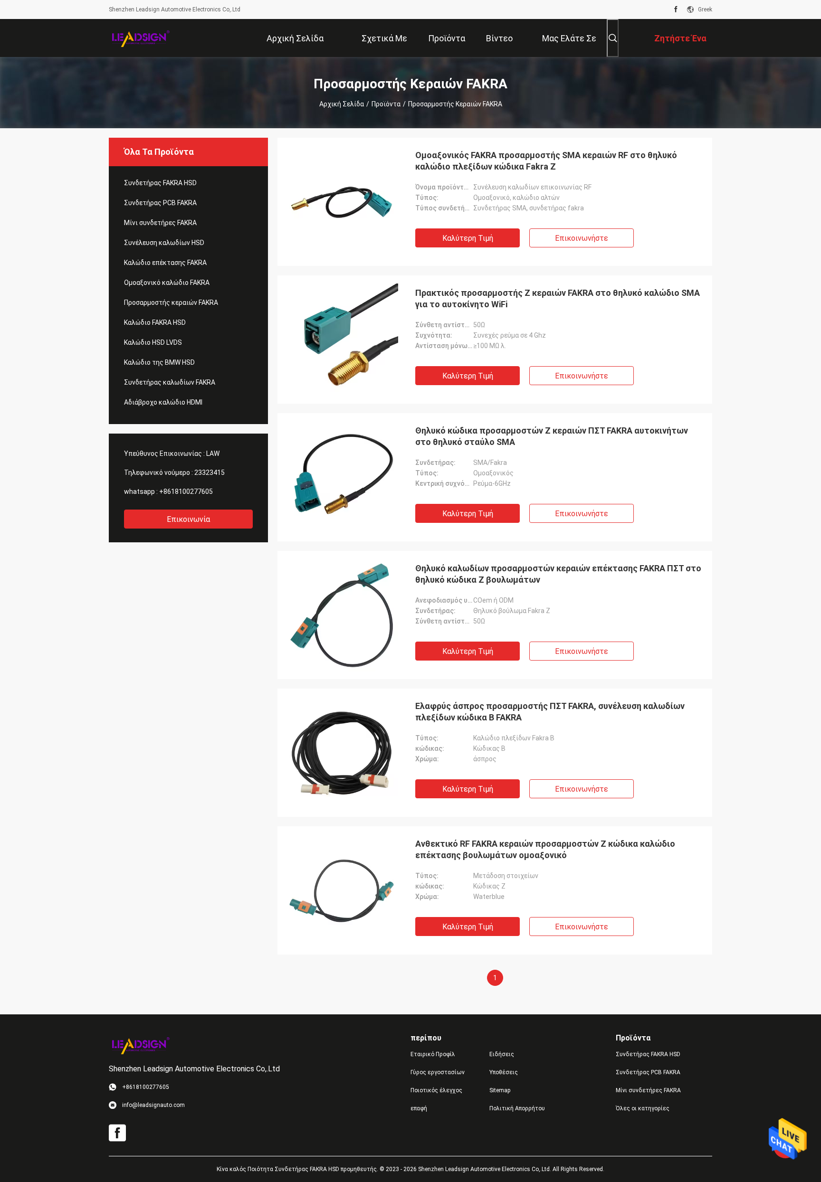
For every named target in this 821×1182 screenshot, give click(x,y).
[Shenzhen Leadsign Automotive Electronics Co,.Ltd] (140, 38)
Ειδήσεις (501, 1054)
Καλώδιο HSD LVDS (153, 342)
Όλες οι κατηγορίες (642, 1108)
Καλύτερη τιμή (467, 238)
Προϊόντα (386, 104)
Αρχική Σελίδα (341, 104)
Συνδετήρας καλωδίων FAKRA (169, 382)
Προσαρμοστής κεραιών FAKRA (171, 302)
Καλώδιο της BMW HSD (159, 362)
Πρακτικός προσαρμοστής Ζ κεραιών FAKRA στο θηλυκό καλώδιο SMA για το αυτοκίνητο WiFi (557, 298)
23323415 (209, 472)
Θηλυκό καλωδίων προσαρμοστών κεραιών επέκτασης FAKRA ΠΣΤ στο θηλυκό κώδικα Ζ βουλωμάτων (558, 574)
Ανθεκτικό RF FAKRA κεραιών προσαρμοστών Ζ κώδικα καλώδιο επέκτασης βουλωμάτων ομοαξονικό (545, 849)
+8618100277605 (186, 491)
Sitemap (499, 1090)
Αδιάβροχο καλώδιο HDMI (163, 402)
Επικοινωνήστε (581, 238)
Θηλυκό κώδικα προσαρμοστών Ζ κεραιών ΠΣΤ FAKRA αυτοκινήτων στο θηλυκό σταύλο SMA (551, 436)
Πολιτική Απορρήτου (517, 1108)
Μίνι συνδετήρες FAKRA (160, 223)
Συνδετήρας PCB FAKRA (160, 203)
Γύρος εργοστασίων (437, 1072)
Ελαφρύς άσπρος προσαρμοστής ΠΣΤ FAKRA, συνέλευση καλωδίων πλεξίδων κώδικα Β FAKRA (550, 711)
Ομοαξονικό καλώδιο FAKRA (167, 282)
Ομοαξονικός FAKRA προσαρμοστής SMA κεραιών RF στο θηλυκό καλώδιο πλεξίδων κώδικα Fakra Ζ (546, 160)
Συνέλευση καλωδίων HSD (164, 242)
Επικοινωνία (188, 519)
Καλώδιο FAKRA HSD (155, 322)
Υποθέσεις (503, 1072)
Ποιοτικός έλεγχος (436, 1090)
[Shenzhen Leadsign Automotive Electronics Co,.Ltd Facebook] (676, 9)
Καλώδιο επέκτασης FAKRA (165, 262)
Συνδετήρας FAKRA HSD (160, 183)
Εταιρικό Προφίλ (432, 1054)
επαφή (418, 1108)
